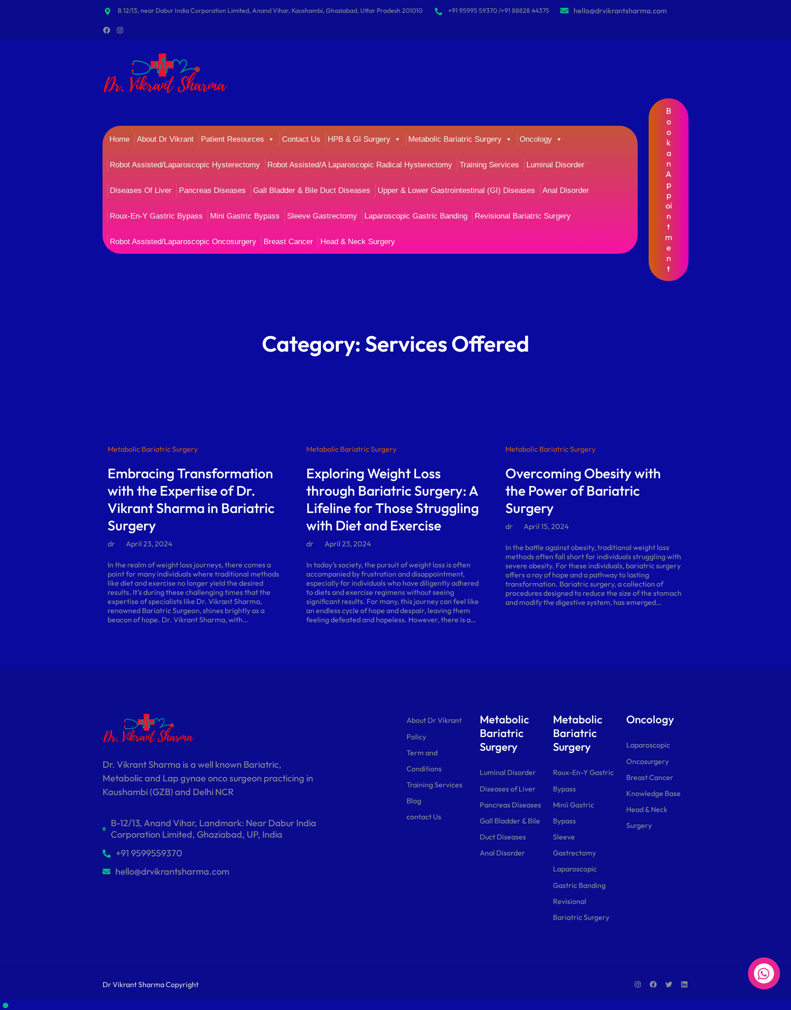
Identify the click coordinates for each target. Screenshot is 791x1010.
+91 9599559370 (149, 853)
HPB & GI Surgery (359, 139)
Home (119, 139)
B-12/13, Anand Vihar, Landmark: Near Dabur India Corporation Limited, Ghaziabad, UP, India (213, 828)
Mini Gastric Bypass (245, 216)
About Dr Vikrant (165, 139)
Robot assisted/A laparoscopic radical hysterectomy (359, 164)
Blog (413, 800)
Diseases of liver (141, 190)
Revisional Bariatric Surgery (523, 216)
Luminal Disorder (555, 164)
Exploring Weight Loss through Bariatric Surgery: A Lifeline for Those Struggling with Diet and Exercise (392, 499)
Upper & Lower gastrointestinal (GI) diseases (456, 190)
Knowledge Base (653, 793)
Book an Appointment (668, 190)
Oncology (536, 139)
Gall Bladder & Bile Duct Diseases (311, 190)
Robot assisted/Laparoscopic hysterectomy (185, 164)
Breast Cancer (288, 241)
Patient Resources (232, 139)
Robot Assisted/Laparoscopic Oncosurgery (183, 241)
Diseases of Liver (508, 788)
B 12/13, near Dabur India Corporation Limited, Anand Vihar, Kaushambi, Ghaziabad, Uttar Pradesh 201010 (270, 10)
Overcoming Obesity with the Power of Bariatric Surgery (583, 491)
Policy (416, 736)
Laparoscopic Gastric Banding (415, 216)
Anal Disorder (565, 190)
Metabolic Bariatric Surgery (455, 139)
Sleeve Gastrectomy (322, 216)
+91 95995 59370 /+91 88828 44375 (498, 10)
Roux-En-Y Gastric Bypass (156, 216)
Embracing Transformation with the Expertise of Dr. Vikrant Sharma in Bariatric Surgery (191, 499)
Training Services (489, 164)
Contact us (301, 139)
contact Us (423, 816)
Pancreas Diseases (212, 190)
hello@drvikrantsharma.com (620, 10)
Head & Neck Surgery (357, 241)
